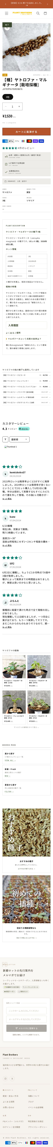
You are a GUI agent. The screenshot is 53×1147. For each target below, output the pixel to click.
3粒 (8, 97)
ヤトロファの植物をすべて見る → (26, 727)
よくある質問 (8, 1101)
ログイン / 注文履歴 (11, 1127)
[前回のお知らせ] (5, 4)
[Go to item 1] (11, 453)
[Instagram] (5, 1078)
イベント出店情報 (36, 1107)
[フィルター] (5, 439)
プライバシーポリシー (37, 1127)
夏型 (28, 192)
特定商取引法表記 (36, 1121)
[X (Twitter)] (12, 1078)
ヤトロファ (7, 192)
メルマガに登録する (28, 1028)
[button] (6, 13)
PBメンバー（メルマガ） (14, 1121)
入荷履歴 (13, 325)
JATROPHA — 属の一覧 (42, 75)
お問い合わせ (8, 1107)
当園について (34, 1096)
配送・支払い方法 (10, 1096)
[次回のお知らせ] (47, 4)
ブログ (31, 1101)
